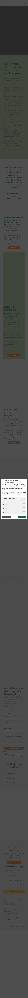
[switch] (23, 500)
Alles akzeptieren (22, 517)
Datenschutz (12, 482)
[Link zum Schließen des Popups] (25, 480)
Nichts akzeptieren (6, 517)
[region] (14, 506)
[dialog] (14, 499)
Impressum (7, 482)
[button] (21, 500)
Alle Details (5, 504)
